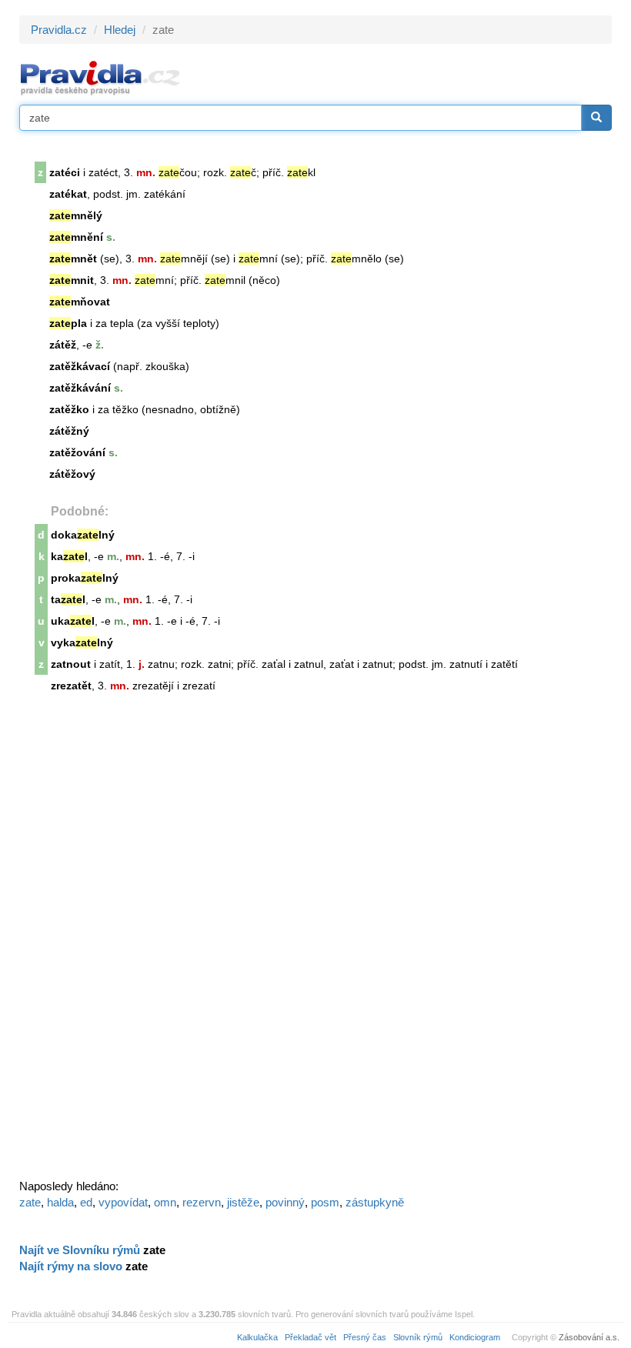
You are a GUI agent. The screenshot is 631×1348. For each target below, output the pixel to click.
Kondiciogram (474, 1337)
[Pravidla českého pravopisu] (100, 77)
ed (86, 1202)
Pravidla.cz (59, 29)
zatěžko (69, 409)
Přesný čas (364, 1337)
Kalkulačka (257, 1337)
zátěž (62, 345)
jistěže (243, 1202)
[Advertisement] (134, 942)
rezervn (201, 1202)
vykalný (82, 642)
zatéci (64, 172)
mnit (71, 280)
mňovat (79, 301)
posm (325, 1202)
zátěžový (72, 474)
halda (60, 1202)
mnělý (75, 215)
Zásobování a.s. (589, 1337)
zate (30, 1202)
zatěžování (77, 452)
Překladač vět (310, 1337)
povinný (285, 1202)
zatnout (71, 664)
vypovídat (123, 1202)
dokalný (83, 535)
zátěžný (69, 431)
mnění (76, 237)
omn (165, 1202)
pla (68, 323)
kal (69, 556)
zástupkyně (375, 1202)
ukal (73, 621)
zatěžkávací (79, 366)
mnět (73, 258)
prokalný (85, 578)
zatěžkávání (80, 388)
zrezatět (71, 685)
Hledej (119, 29)
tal (68, 599)
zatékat (68, 194)
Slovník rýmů (417, 1337)
